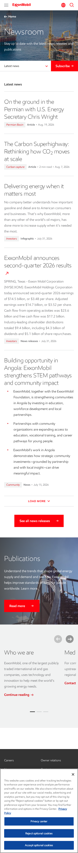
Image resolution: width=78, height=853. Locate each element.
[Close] (73, 774)
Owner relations (51, 760)
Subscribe (63, 66)
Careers (9, 760)
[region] (39, 811)
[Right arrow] (70, 639)
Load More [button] (37, 501)
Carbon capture (15, 166)
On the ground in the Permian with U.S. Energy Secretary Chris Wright (34, 109)
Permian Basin (14, 124)
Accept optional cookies (39, 845)
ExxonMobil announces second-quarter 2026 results (38, 261)
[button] (6, 5)
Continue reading (17, 695)
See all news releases (35, 521)
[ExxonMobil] (22, 5)
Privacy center (39, 821)
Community (13, 484)
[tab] (32, 711)
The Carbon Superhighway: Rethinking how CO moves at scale (36, 151)
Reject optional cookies (39, 833)
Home (12, 16)
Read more (17, 606)
